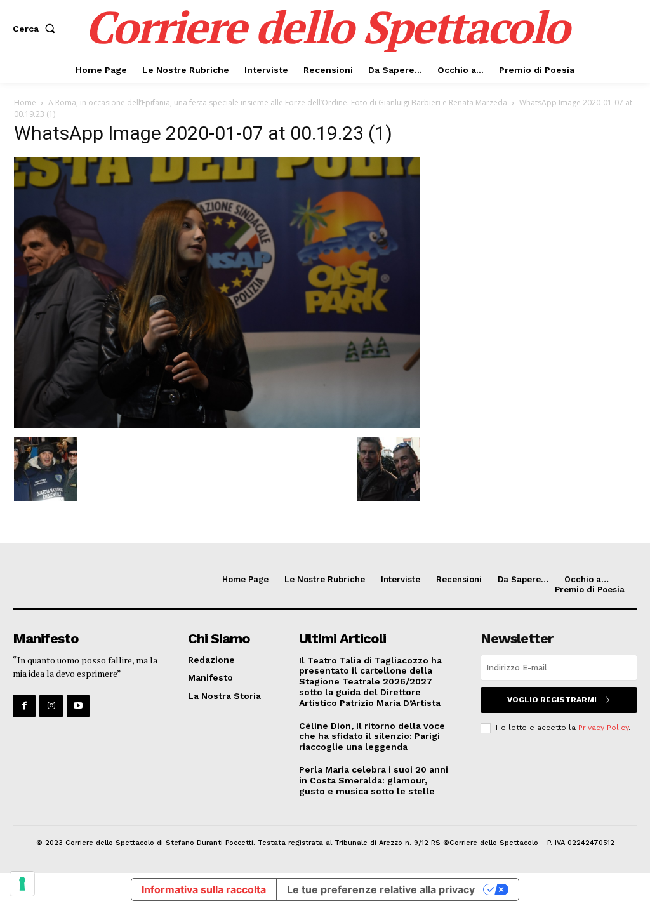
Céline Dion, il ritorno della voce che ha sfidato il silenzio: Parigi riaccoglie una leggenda (372, 736)
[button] (36, 28)
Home (25, 102)
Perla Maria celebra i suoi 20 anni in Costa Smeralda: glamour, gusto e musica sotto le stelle (373, 780)
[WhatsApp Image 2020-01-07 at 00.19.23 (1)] (217, 424)
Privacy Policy (603, 727)
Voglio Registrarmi (552, 699)
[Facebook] (24, 706)
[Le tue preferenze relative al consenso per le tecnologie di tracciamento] (22, 884)
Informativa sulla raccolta (204, 889)
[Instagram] (50, 706)
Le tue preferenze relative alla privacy (381, 889)
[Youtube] (78, 706)
